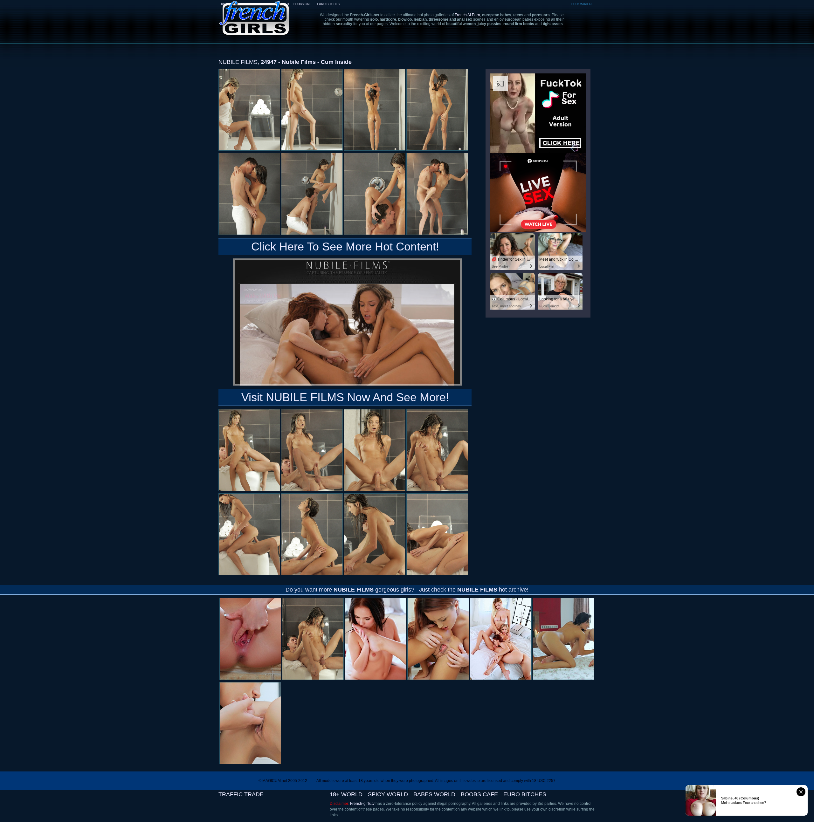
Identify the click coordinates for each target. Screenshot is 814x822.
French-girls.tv (362, 803)
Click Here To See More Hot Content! (345, 246)
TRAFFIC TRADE (241, 794)
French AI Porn (467, 15)
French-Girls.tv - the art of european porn (254, 13)
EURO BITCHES (328, 4)
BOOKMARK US (582, 4)
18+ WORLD (346, 794)
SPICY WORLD (388, 794)
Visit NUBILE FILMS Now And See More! (345, 397)
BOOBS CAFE (303, 4)
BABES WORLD (434, 794)
